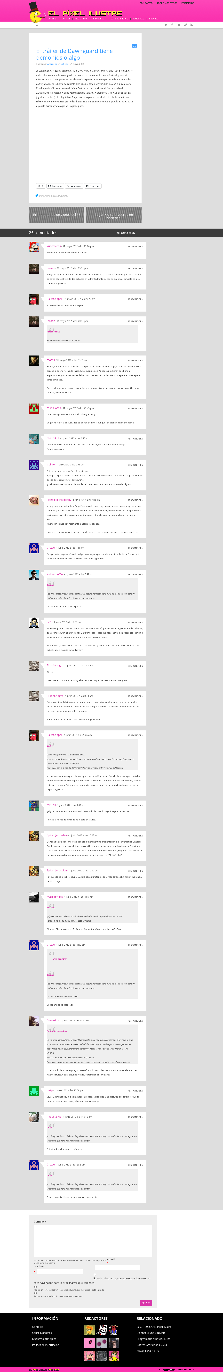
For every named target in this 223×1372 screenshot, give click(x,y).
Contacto (146, 3)
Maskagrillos (55, 897)
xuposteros (54, 246)
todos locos (54, 408)
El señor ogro (55, 665)
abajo (131, 232)
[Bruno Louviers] (89, 1347)
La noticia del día (119, 18)
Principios (187, 3)
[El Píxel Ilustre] (85, 13)
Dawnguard (44, 195)
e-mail (111, 1259)
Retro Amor (81, 18)
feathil (51, 360)
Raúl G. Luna (162, 1339)
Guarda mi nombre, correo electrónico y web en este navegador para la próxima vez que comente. (92, 1281)
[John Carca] (114, 1347)
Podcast (153, 18)
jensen (51, 268)
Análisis (66, 18)
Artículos (53, 18)
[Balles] (114, 1360)
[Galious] (114, 1334)
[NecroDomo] (101, 1360)
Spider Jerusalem (57, 835)
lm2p (50, 1090)
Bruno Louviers (156, 1333)
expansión (55, 195)
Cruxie (51, 547)
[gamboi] (101, 1347)
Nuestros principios (44, 1339)
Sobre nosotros (167, 3)
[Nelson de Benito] (101, 1334)
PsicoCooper (54, 299)
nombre (39, 1266)
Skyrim (64, 195)
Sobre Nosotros (42, 1333)
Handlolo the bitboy (59, 500)
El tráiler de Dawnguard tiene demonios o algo (74, 54)
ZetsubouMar (55, 574)
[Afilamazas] (89, 1360)
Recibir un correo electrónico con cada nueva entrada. (59, 1296)
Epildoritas (138, 18)
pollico (51, 464)
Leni (49, 622)
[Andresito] (89, 1334)
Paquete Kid (54, 1116)
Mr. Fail (51, 805)
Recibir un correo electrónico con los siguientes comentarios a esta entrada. (69, 1290)
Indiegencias (99, 18)
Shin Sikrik (53, 438)
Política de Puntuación (45, 1345)
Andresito (52, 63)
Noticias (64, 63)
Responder (134, 246)
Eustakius (53, 1020)
